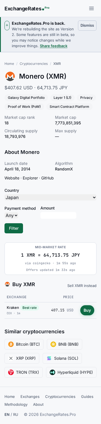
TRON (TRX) (27, 372)
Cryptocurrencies (34, 63)
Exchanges (30, 396)
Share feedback (53, 46)
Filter (14, 228)
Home (9, 63)
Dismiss (89, 25)
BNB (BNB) (68, 344)
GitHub (47, 177)
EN (7, 414)
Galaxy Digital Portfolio (26, 97)
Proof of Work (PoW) (24, 106)
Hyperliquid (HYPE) (75, 372)
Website (11, 177)
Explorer (30, 177)
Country (11, 190)
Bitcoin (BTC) (28, 344)
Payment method (20, 208)
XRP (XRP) (26, 358)
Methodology (15, 404)
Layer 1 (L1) (62, 97)
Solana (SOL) (66, 358)
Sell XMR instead (82, 285)
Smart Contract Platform (69, 106)
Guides (87, 396)
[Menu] (91, 8)
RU (15, 414)
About (38, 404)
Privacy (86, 97)
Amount (47, 208)
